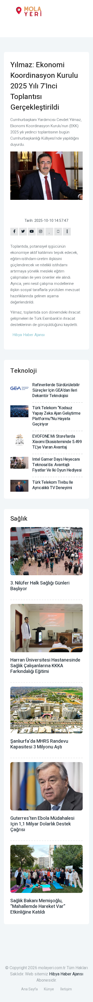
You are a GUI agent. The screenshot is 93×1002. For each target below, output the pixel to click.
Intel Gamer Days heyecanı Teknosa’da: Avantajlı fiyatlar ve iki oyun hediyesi (57, 464)
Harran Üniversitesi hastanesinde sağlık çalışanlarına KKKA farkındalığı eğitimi (45, 666)
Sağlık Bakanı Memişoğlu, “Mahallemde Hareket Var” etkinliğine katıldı (37, 906)
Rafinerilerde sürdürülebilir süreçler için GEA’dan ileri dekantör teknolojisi (56, 390)
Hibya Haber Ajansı (66, 974)
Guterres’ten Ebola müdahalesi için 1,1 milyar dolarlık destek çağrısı (42, 824)
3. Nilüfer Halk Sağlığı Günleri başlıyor (39, 586)
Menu (11, 28)
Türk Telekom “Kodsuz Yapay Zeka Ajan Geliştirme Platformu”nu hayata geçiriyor (56, 416)
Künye (49, 989)
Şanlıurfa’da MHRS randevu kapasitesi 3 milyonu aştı (39, 744)
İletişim (66, 989)
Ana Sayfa (29, 989)
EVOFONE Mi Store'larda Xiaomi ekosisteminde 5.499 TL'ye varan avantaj (57, 441)
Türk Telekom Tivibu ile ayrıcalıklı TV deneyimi (52, 485)
